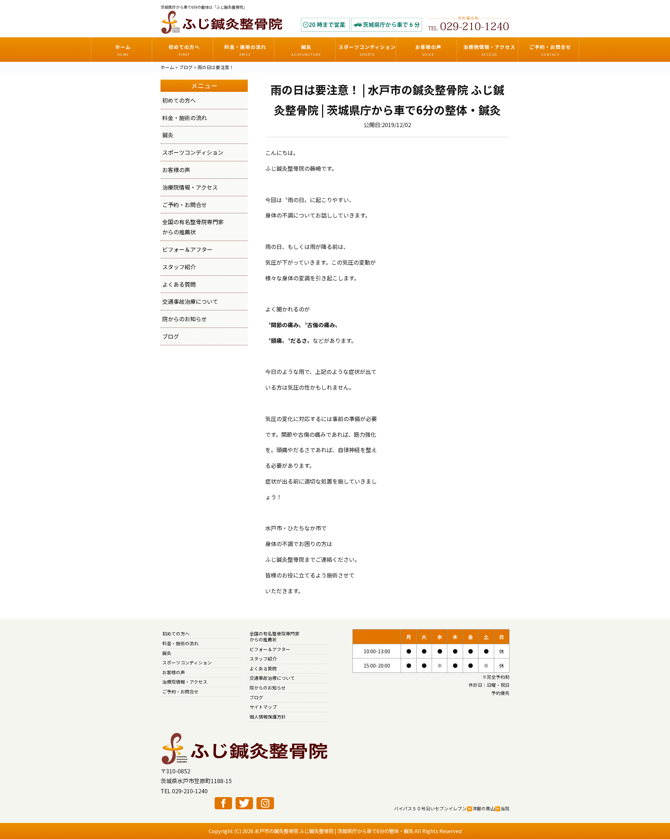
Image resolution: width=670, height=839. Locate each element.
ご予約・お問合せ (184, 204)
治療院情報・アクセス (190, 187)
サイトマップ (263, 707)
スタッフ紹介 (179, 267)
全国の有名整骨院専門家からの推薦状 (274, 636)
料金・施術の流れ (184, 117)
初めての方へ (179, 100)
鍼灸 (167, 135)
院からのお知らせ (184, 319)
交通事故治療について (190, 301)
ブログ (170, 336)
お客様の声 (176, 169)
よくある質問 (179, 284)
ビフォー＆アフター (187, 249)
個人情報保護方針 (268, 716)
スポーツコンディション (192, 152)
